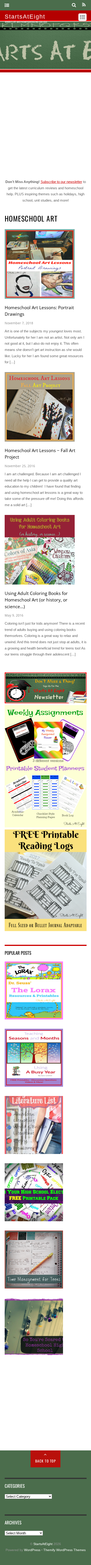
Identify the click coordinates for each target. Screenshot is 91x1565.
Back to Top (45, 1460)
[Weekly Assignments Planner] (46, 826)
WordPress (32, 1550)
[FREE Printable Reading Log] (46, 930)
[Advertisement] (45, 124)
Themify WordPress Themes (64, 1550)
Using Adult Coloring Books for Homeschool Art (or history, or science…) (36, 600)
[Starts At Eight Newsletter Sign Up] (46, 702)
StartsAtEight (42, 1544)
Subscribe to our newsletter (61, 182)
